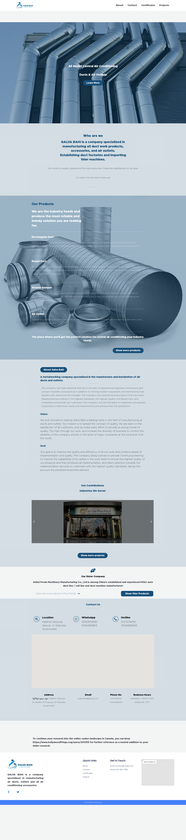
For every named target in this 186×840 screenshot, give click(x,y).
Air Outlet (38, 314)
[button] (53, 369)
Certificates (148, 5)
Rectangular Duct (43, 237)
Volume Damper (42, 288)
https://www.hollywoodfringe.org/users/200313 (61, 742)
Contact (132, 5)
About (119, 5)
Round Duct (39, 261)
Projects (164, 5)
